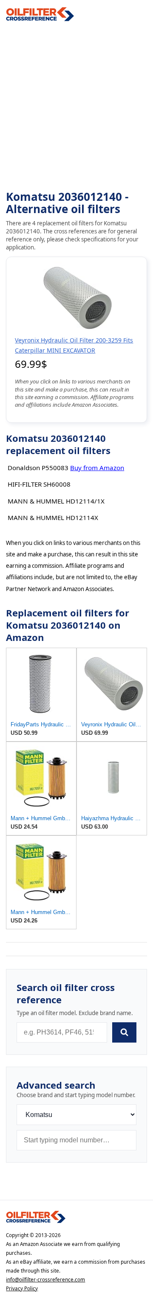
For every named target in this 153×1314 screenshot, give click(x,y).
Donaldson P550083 (38, 467)
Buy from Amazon (97, 467)
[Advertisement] (76, 106)
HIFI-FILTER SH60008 (39, 484)
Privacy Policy (22, 1288)
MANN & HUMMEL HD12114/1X (56, 501)
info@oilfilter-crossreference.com (45, 1279)
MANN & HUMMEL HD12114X (53, 517)
